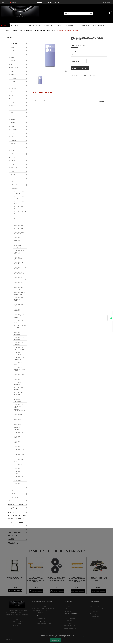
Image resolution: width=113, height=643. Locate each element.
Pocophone (15, 181)
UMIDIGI (13, 157)
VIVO (12, 164)
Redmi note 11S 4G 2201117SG (19, 338)
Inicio (9, 38)
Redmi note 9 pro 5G (19, 379)
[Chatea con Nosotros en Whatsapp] (110, 318)
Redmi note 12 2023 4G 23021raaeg (19, 293)
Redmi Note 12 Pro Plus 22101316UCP (19, 273)
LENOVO (13, 105)
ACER (12, 57)
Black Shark (15, 185)
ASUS (12, 50)
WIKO (12, 171)
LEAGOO (13, 112)
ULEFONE (13, 160)
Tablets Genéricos (15, 504)
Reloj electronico (15, 522)
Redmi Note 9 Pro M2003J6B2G (18, 383)
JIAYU (12, 102)
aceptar (55, 640)
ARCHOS (13, 61)
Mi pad (14, 494)
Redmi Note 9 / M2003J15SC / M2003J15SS (18, 399)
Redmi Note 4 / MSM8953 (18, 472)
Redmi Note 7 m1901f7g (17, 436)
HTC (12, 95)
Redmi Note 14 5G (19, 229)
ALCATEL (13, 54)
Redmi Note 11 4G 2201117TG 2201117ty (19, 348)
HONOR (13, 85)
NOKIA (13, 126)
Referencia (101, 101)
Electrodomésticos (16, 519)
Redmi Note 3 (17, 480)
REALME (13, 143)
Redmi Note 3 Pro (18, 476)
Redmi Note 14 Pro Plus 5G (19, 207)
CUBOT (13, 71)
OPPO (12, 133)
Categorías (12, 43)
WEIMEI (13, 174)
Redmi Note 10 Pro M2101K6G (19, 363)
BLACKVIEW (14, 67)
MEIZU (13, 123)
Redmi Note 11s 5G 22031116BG (19, 333)
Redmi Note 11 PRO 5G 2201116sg (19, 321)
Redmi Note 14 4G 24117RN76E (19, 233)
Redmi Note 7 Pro (18, 432)
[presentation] (33, 80)
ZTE (12, 500)
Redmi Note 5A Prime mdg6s (19, 460)
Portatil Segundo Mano (17, 515)
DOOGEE (13, 74)
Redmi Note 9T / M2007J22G (18, 393)
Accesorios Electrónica (13, 508)
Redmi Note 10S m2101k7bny (18, 353)
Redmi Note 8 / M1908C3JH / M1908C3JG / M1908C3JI (18, 427)
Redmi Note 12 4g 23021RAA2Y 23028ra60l (18, 299)
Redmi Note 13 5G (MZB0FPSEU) (19, 258)
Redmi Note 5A (18, 464)
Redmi (14, 487)
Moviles (11, 512)
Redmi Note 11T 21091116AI (18, 310)
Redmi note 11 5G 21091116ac (18, 343)
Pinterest (93, 75)
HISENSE (13, 88)
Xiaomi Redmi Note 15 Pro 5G (20, 197)
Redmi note (15, 188)
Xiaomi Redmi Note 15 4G (20, 217)
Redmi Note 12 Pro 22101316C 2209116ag (20, 278)
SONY (12, 150)
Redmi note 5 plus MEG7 (19, 450)
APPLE (12, 47)
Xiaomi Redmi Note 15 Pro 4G (20, 202)
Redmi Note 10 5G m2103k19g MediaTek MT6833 (19, 369)
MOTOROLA (14, 119)
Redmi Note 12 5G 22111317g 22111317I (19, 288)
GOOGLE (13, 78)
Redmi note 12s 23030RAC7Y (18, 283)
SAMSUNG (14, 147)
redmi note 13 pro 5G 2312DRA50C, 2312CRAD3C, (20, 245)
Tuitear (85, 75)
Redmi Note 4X (18, 468)
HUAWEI (13, 81)
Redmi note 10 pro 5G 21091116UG (20, 358)
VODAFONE (14, 167)
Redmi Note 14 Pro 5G (20, 222)
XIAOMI (13, 178)
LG (11, 109)
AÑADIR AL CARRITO (80, 68)
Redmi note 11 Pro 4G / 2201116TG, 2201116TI (20, 327)
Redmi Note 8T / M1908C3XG (18, 415)
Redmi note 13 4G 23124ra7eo (19, 263)
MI (13, 490)
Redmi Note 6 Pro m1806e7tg (18, 442)
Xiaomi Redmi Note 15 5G (20, 212)
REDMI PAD (15, 497)
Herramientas (13, 525)
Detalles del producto (43, 92)
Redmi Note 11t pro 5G (19, 305)
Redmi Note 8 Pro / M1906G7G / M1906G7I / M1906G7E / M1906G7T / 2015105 (19, 408)
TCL (12, 154)
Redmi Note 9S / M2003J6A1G (18, 388)
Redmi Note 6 (17, 446)
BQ (11, 64)
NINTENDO (14, 129)
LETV (12, 116)
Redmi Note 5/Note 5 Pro (19, 455)
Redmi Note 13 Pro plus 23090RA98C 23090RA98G (19, 239)
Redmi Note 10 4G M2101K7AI (19, 375)
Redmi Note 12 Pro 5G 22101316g (20, 268)
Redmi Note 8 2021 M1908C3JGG (19, 420)
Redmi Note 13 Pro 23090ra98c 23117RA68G (19, 252)
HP (11, 92)
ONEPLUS (13, 136)
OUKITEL (13, 140)
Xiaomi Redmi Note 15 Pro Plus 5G (20, 192)
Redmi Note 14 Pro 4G (20, 225)
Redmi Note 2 (17, 483)
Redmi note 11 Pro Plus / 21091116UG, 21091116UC (19, 316)
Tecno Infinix (14, 98)
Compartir (76, 75)
